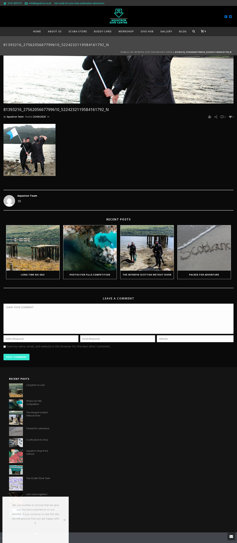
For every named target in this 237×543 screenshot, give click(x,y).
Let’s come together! (36, 494)
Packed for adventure (204, 274)
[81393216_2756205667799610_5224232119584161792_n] (118, 80)
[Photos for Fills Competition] (90, 248)
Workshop (126, 31)
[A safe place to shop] (16, 442)
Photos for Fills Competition (90, 274)
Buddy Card (103, 31)
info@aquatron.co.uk (40, 3)
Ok (36, 533)
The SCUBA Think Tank (38, 478)
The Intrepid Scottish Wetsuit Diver (150, 52)
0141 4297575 (15, 3)
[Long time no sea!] (33, 248)
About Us (55, 31)
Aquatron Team (15, 116)
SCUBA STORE (78, 31)
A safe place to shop (37, 439)
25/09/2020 (39, 116)
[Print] (209, 117)
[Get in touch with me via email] (19, 201)
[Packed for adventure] (204, 248)
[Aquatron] (118, 16)
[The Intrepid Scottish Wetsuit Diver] (147, 248)
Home (37, 31)
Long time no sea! (33, 274)
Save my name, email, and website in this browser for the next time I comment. (58, 346)
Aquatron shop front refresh (37, 452)
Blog (183, 31)
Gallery (166, 31)
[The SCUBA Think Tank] (16, 484)
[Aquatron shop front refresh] (16, 456)
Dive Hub (147, 31)
